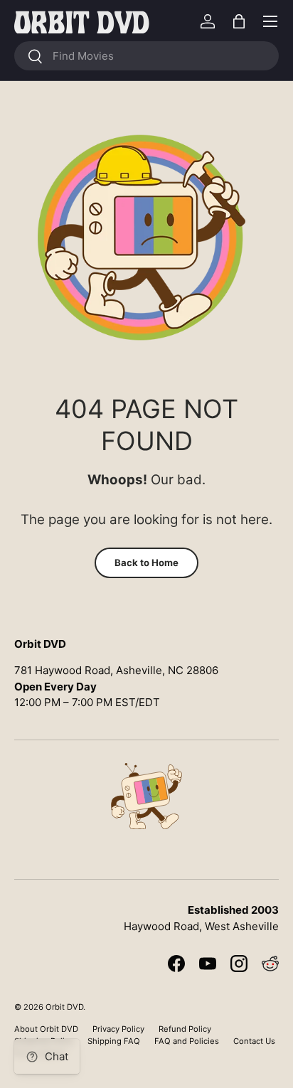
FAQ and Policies (186, 1041)
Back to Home (146, 562)
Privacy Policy (118, 1029)
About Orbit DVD (46, 1029)
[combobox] (146, 55)
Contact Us (254, 1041)
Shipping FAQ (113, 1041)
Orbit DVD (64, 1007)
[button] (239, 21)
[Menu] (270, 21)
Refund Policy (185, 1029)
